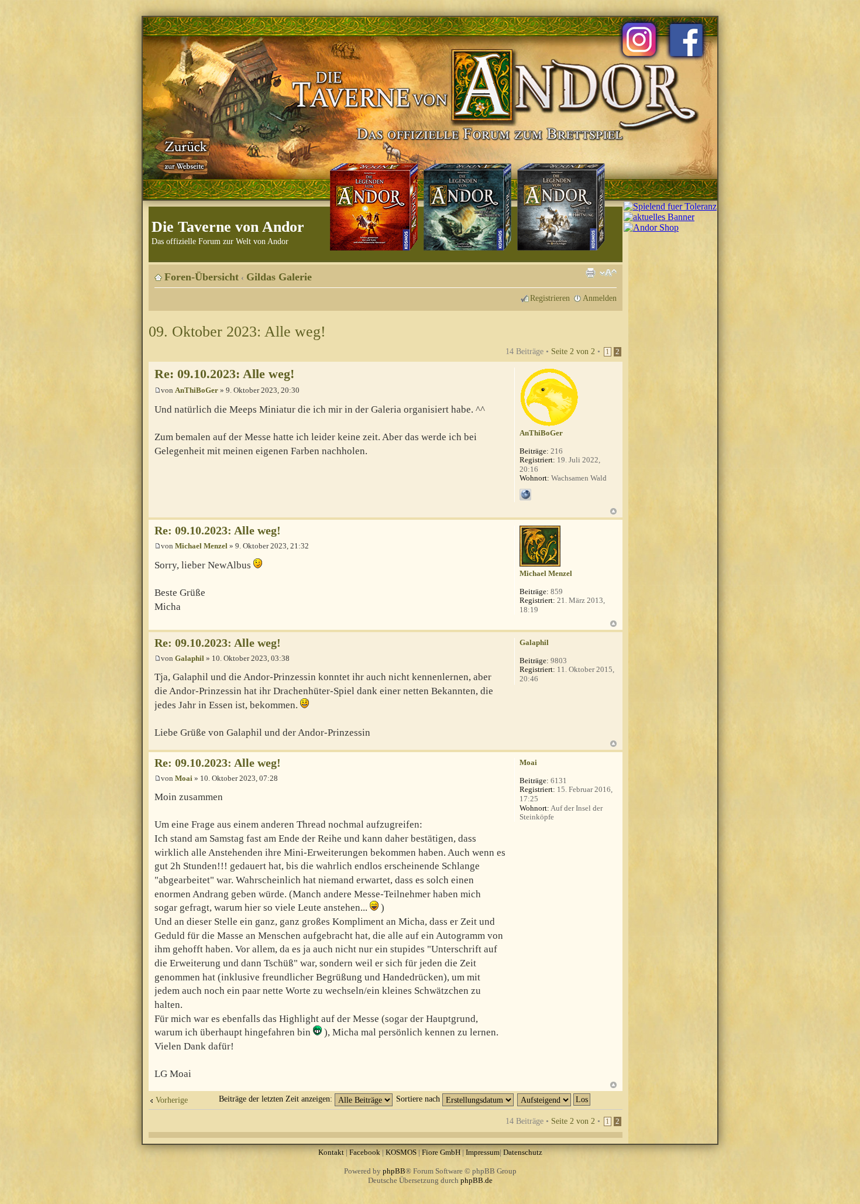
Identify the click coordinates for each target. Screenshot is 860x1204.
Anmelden (600, 298)
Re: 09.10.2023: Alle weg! (224, 373)
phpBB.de (476, 1180)
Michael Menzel (201, 545)
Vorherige (172, 1099)
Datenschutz (522, 1152)
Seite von (573, 351)
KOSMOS (401, 1152)
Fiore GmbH (441, 1152)
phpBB (394, 1171)
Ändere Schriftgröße (608, 272)
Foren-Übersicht (201, 277)
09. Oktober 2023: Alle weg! (237, 331)
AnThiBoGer (196, 390)
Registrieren (550, 298)
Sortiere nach (419, 1098)
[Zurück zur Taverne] (183, 154)
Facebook (364, 1152)
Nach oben (613, 511)
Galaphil (189, 658)
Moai (183, 778)
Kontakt (331, 1152)
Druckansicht (590, 272)
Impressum (483, 1152)
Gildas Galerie (279, 277)
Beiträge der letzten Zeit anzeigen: (277, 1098)
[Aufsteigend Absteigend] (554, 1098)
